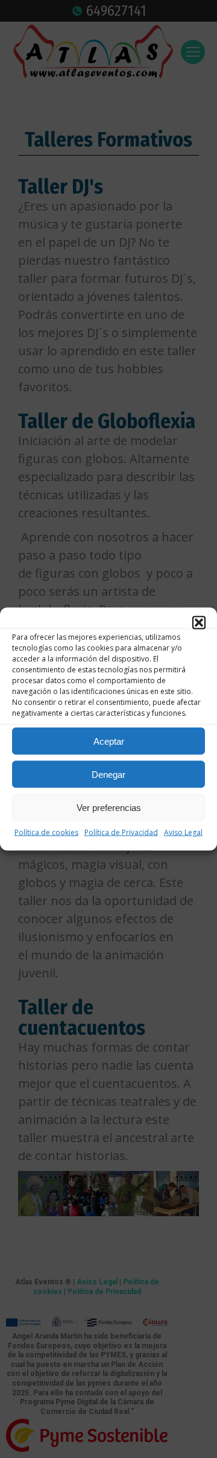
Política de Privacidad (121, 832)
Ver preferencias (109, 807)
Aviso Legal (183, 832)
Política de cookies (46, 832)
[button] (199, 623)
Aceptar (108, 741)
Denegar (108, 774)
